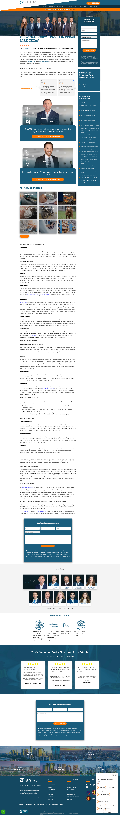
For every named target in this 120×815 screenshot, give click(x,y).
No (57, 410)
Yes (62, 410)
